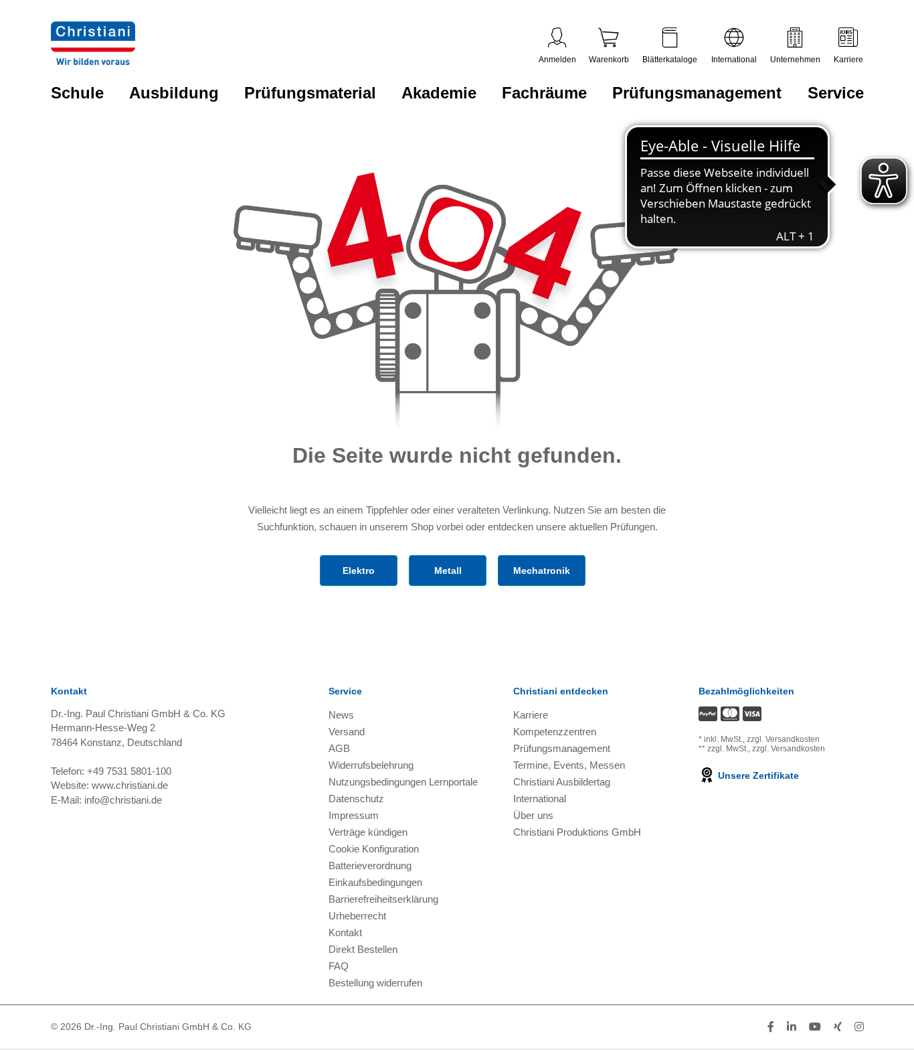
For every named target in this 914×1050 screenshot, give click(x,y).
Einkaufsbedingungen (375, 882)
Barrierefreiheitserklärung (383, 899)
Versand (347, 731)
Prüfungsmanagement (697, 93)
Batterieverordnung (370, 865)
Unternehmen (795, 59)
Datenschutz (356, 798)
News (341, 715)
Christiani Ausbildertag (561, 782)
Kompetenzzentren (554, 731)
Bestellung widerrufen (375, 982)
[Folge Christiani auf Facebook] (770, 1027)
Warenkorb (609, 59)
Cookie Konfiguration (374, 848)
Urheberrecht (357, 915)
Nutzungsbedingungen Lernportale (403, 782)
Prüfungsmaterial (310, 93)
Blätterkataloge (669, 59)
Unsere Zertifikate (757, 775)
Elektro (359, 570)
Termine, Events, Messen (569, 765)
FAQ (339, 966)
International (734, 59)
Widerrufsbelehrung (371, 765)
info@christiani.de (123, 800)
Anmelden (557, 59)
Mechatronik (541, 570)
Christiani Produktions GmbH (577, 832)
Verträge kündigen (368, 832)
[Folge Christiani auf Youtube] (815, 1027)
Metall (448, 570)
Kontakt (345, 932)
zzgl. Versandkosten (783, 739)
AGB (339, 748)
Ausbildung (174, 93)
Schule (77, 93)
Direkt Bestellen (363, 949)
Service (836, 93)
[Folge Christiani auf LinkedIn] (791, 1027)
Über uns (533, 815)
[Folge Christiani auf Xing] (838, 1027)
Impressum (354, 815)
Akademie (438, 93)
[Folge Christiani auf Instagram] (859, 1027)
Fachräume (544, 93)
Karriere (848, 59)
